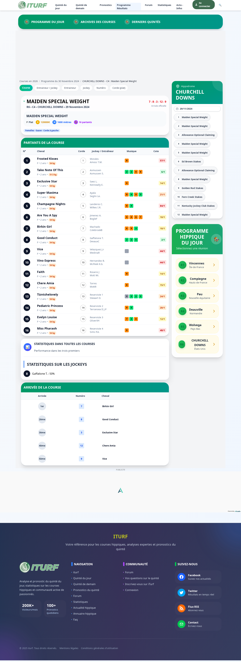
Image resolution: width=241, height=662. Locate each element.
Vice (40, 249)
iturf (76, 572)
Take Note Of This (50, 170)
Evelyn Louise (47, 317)
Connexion (131, 590)
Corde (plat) (118, 87)
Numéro (101, 87)
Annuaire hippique (84, 613)
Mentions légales (69, 648)
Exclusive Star (47, 181)
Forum (148, 5)
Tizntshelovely (47, 294)
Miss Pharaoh (47, 328)
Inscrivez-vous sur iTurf (139, 584)
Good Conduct (47, 238)
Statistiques (164, 5)
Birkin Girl (44, 226)
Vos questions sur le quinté (142, 578)
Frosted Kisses (47, 159)
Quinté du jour (61, 6)
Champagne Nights (51, 204)
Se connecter (204, 4)
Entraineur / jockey (47, 87)
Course (26, 87)
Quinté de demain (81, 6)
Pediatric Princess (50, 306)
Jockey (86, 87)
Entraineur (70, 87)
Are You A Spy (47, 215)
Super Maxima (47, 193)
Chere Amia (45, 283)
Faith (41, 272)
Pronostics (106, 5)
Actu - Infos (179, 6)
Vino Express (46, 260)
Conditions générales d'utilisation (99, 648)
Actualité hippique (84, 608)
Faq (75, 619)
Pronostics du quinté (86, 590)
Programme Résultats (124, 6)
